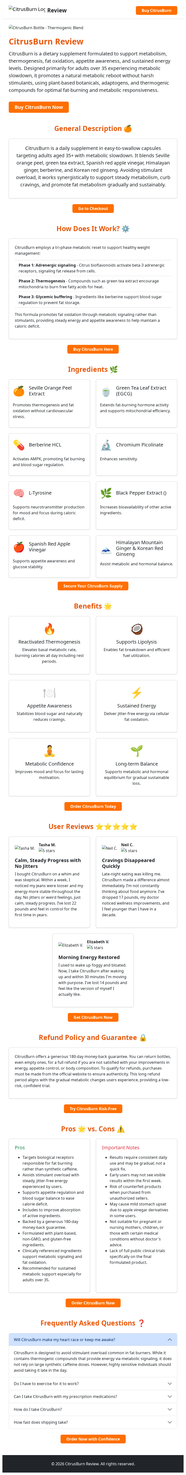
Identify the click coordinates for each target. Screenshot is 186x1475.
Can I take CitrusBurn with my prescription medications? (65, 1396)
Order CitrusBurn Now (93, 1303)
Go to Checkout (93, 208)
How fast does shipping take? (41, 1422)
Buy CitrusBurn (156, 10)
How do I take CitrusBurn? (38, 1409)
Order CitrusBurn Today (93, 806)
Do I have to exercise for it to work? (46, 1383)
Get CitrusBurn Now (93, 1017)
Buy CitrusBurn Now (39, 107)
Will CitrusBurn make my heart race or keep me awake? (64, 1339)
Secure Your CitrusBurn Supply (93, 586)
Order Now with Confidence (93, 1439)
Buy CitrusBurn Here (93, 349)
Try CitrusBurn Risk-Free (93, 1108)
